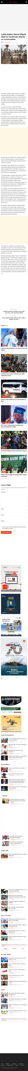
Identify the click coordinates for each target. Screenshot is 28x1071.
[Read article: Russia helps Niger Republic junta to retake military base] (4, 856)
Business (3, 1065)
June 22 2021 (14, 42)
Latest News (14, 1063)
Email (2, 515)
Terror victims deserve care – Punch (16, 975)
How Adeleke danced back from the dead (17, 999)
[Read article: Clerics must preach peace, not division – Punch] (4, 965)
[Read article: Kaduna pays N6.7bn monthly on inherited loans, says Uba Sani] (4, 926)
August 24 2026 (17, 759)
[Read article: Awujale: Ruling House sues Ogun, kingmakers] (4, 752)
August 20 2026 (17, 984)
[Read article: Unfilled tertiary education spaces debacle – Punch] (4, 983)
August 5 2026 (17, 1012)
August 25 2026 (17, 753)
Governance (21, 1063)
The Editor (11, 747)
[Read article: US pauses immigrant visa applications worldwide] (4, 903)
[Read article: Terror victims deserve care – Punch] (4, 977)
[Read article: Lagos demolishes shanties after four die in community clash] (4, 740)
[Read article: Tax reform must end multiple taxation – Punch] (4, 971)
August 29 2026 (17, 922)
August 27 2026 (17, 747)
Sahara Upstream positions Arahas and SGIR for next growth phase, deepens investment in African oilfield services (16, 781)
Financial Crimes (10, 1065)
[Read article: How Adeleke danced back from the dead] (4, 1000)
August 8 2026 (17, 784)
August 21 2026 (17, 977)
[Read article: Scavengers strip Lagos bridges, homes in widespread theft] (5, 843)
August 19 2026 (17, 775)
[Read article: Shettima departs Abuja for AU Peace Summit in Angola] (14, 337)
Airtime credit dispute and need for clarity (17, 1010)
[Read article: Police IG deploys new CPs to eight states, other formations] (4, 788)
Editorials (22, 1065)
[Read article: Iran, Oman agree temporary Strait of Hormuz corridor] (4, 909)
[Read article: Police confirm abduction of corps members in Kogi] (14, 389)
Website (3, 521)
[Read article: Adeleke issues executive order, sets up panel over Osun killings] (4, 920)
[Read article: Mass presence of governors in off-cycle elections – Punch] (4, 959)
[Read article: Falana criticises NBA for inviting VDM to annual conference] (14, 464)
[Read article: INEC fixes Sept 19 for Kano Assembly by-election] (4, 746)
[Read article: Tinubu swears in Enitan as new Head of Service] (4, 769)
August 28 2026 (4, 428)
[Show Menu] (1, 2)
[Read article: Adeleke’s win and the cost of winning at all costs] (4, 1006)
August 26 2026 (19, 839)
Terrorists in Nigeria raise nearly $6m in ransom (14, 450)
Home (2, 1063)
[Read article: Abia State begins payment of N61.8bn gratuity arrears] (4, 932)
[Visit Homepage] (14, 2)
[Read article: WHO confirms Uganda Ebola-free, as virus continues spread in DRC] (4, 891)
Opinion (16, 1065)
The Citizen (7, 42)
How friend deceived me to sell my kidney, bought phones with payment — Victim (17, 801)
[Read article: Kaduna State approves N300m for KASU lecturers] (4, 938)
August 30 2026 (4, 377)
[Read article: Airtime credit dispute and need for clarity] (4, 1012)
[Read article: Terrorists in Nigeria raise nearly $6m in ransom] (14, 440)
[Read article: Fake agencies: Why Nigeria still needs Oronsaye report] (4, 994)
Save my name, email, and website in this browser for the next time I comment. (14, 527)
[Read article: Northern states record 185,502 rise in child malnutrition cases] (14, 363)
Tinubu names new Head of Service (16, 773)
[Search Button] (26, 2)
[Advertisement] (14, 18)
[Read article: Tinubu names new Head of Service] (4, 775)
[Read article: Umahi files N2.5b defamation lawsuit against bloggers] (5, 837)
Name (3, 509)
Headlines (4, 345)
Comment (3, 492)
